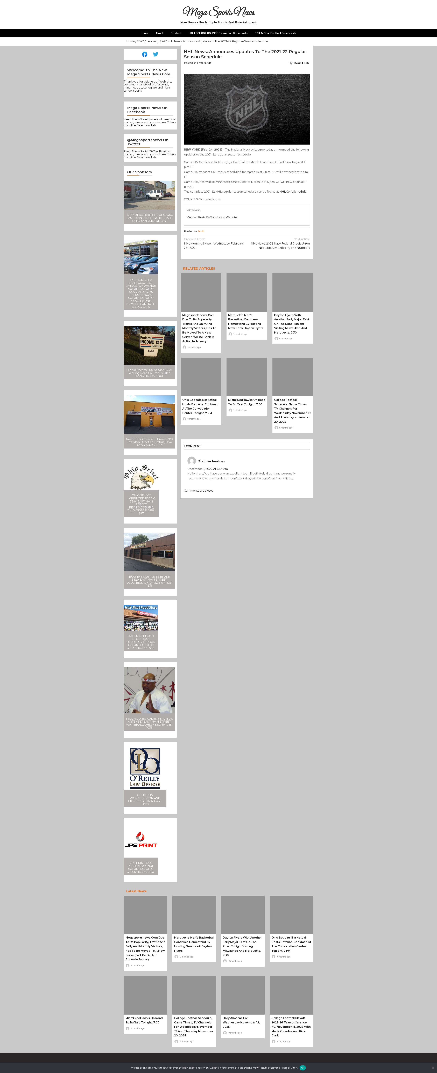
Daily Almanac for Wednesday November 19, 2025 (241, 1022)
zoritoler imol (208, 461)
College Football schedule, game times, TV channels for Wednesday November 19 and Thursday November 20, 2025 (193, 1026)
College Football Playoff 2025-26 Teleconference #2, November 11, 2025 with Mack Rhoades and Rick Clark (291, 1026)
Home (144, 33)
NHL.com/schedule (293, 191)
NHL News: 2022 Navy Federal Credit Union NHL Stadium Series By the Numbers (280, 243)
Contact (176, 33)
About (159, 33)
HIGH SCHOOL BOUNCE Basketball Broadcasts (218, 33)
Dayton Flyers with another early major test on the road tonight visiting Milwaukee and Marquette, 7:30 (291, 324)
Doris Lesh (301, 63)
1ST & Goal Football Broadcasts (276, 33)
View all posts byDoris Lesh (205, 217)
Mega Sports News (219, 12)
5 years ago (204, 62)
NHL (201, 231)
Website (231, 217)
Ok (302, 1067)
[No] (432, 1068)
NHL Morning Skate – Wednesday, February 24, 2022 (214, 243)
